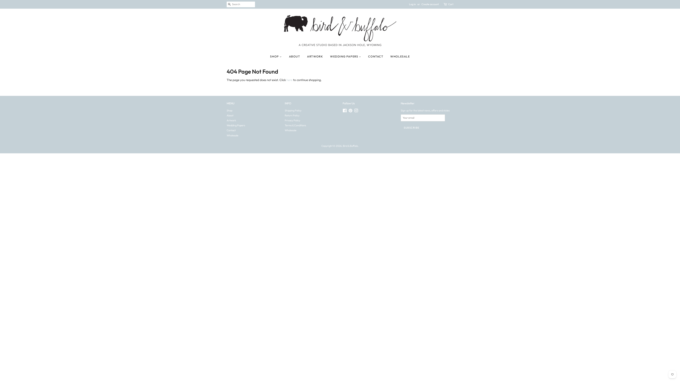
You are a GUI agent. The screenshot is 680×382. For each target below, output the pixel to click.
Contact (375, 56)
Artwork (315, 56)
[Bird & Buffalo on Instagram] (356, 111)
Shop (275, 56)
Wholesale (400, 56)
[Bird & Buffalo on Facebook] (345, 111)
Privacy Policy (292, 120)
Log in (412, 4)
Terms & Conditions (295, 125)
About (294, 56)
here (289, 80)
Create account (430, 4)
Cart (450, 4)
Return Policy (292, 115)
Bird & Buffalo (350, 145)
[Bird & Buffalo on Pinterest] (350, 111)
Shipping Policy (293, 110)
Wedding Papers (344, 56)
